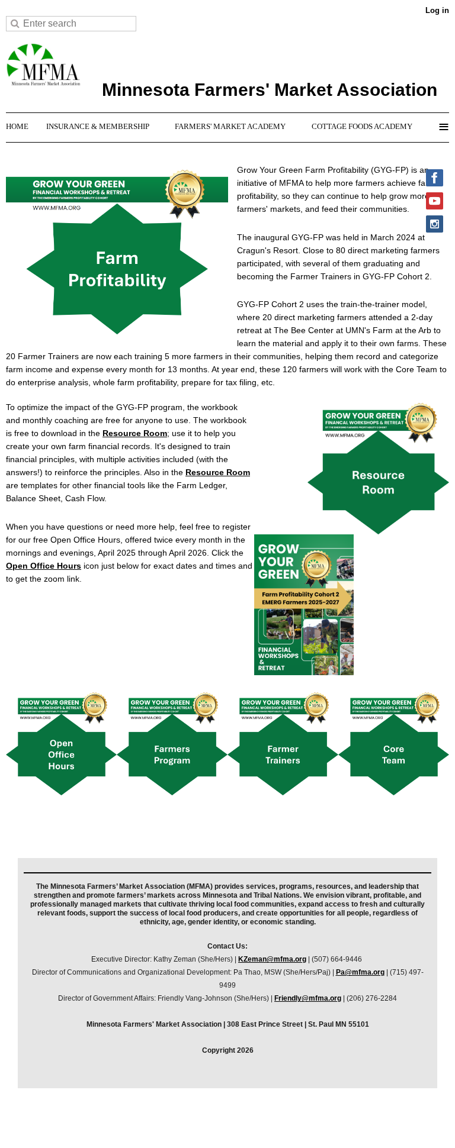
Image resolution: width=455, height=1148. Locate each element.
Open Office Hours (43, 565)
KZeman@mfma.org (272, 959)
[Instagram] (434, 224)
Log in (437, 10)
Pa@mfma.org (360, 972)
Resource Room (134, 433)
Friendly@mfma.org (307, 998)
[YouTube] (434, 200)
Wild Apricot (340, 1124)
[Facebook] (434, 177)
